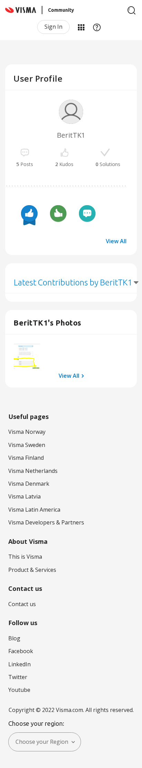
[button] (27, 356)
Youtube (19, 690)
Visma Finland (26, 457)
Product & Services (32, 570)
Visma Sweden (26, 445)
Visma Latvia (24, 496)
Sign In (53, 26)
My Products (81, 27)
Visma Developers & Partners (46, 522)
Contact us (22, 604)
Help (97, 27)
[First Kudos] (58, 214)
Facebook (20, 651)
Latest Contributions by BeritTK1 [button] (73, 282)
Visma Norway (26, 432)
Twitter (17, 677)
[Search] (131, 10)
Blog (14, 638)
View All (116, 241)
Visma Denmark (28, 483)
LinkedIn (19, 664)
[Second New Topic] (87, 214)
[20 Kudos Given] (29, 214)
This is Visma (25, 556)
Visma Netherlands (33, 471)
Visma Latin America (34, 509)
